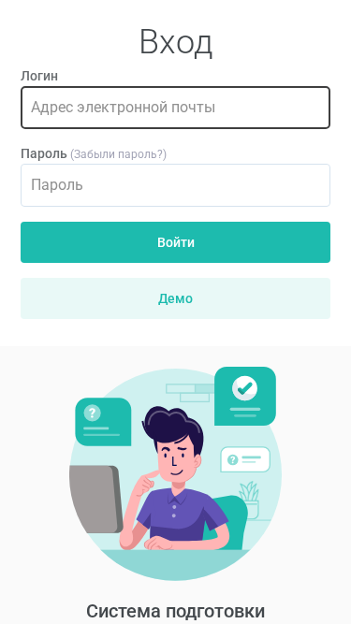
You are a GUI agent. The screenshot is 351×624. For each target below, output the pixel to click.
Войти (176, 242)
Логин (39, 75)
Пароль (44, 153)
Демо (175, 298)
